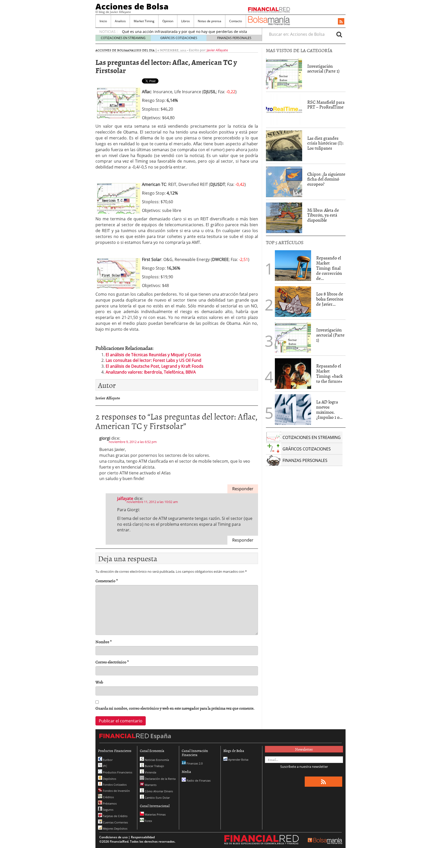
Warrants (150, 785)
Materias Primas (155, 814)
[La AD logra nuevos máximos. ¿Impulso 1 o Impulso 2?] (293, 409)
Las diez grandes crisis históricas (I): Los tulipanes (325, 143)
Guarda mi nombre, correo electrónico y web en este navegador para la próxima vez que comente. (174, 708)
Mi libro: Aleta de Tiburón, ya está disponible (323, 215)
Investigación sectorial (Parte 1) (323, 69)
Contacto (235, 21)
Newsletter (304, 749)
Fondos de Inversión (116, 791)
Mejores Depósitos (114, 828)
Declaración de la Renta (160, 779)
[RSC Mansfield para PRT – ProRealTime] (284, 109)
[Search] (339, 34)
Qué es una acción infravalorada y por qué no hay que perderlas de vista (184, 31)
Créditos (108, 797)
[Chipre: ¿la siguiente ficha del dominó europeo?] (284, 181)
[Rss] (341, 22)
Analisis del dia (141, 50)
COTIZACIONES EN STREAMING (123, 38)
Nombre (103, 642)
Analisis (120, 21)
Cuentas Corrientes (115, 822)
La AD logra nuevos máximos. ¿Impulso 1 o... (329, 409)
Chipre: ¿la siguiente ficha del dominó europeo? (326, 179)
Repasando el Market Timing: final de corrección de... (329, 267)
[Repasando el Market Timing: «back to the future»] (293, 373)
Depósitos (109, 779)
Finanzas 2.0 (194, 763)
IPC (104, 766)
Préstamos (109, 803)
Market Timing (144, 21)
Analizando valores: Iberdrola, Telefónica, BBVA (151, 372)
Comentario (106, 581)
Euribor (107, 760)
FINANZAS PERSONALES (234, 38)
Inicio (103, 21)
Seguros (107, 809)
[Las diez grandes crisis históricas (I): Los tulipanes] (284, 145)
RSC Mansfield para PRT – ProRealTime (326, 105)
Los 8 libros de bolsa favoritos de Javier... (329, 298)
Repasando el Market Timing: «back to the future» (329, 373)
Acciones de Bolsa (131, 6)
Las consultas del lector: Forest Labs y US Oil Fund (153, 360)
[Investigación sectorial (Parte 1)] (284, 73)
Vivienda (150, 772)
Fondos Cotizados (114, 784)
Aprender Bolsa (237, 759)
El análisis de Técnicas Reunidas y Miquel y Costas (153, 354)
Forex (148, 821)
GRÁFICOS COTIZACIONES (178, 38)
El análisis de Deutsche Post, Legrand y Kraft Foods (154, 366)
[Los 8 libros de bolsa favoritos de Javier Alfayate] (293, 301)
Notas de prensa (209, 21)
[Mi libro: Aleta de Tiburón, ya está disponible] (284, 217)
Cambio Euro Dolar (157, 797)
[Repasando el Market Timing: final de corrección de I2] (293, 265)
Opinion (167, 21)
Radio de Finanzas (198, 780)
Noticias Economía (156, 760)
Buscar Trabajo (154, 766)
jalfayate (125, 498)
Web (99, 682)
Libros (185, 21)
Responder (242, 489)
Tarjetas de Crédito (115, 816)
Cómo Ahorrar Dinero (158, 791)
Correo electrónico (112, 662)
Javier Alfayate (217, 50)
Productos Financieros (117, 772)
